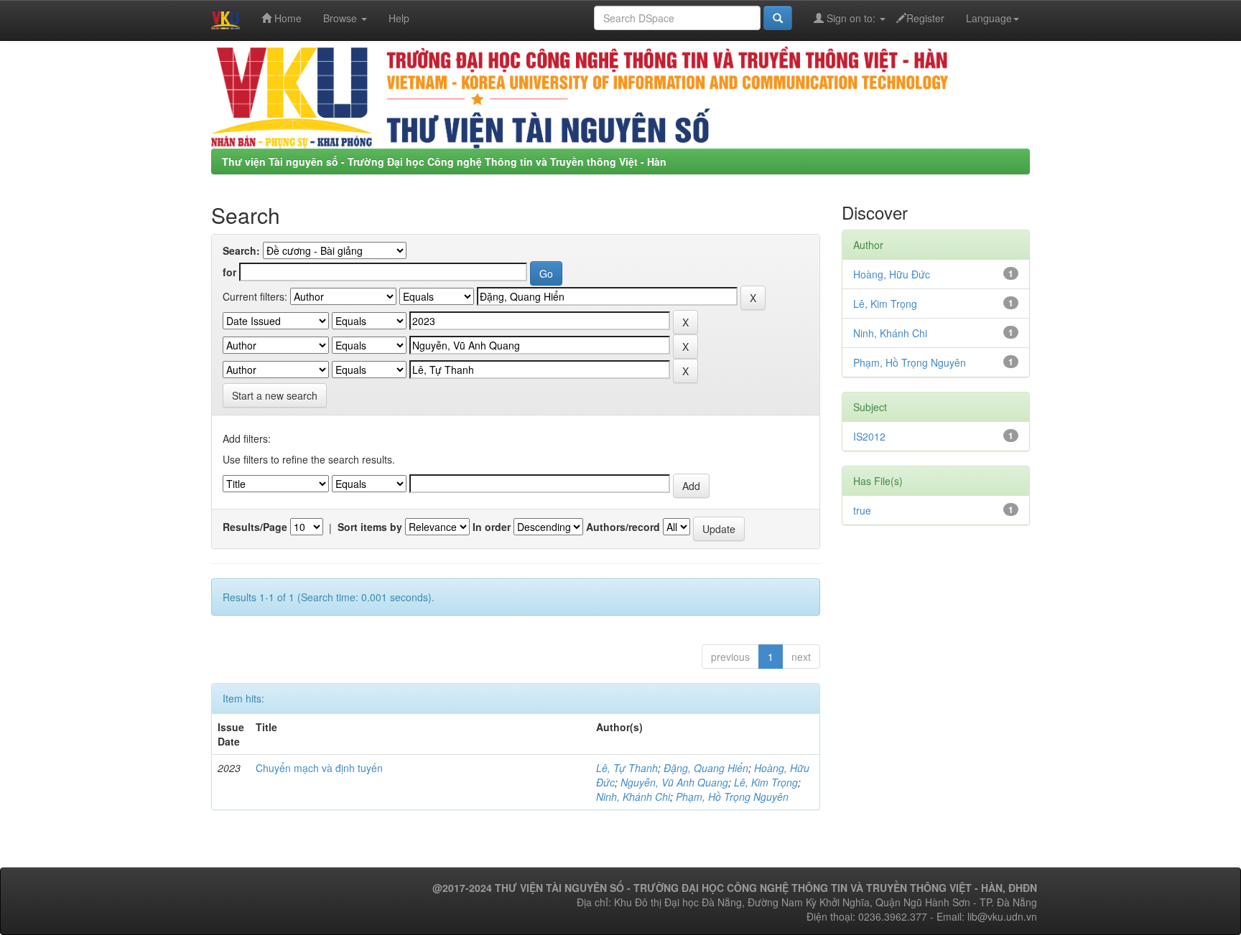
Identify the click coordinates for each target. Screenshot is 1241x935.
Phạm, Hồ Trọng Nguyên (732, 796)
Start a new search (274, 395)
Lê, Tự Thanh (627, 768)
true (862, 510)
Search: (241, 250)
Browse (341, 18)
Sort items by (370, 527)
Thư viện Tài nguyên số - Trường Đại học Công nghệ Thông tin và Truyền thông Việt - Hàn (444, 161)
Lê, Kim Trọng (766, 782)
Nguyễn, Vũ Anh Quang (674, 782)
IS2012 (869, 436)
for (229, 272)
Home (286, 18)
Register (925, 18)
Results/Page (255, 527)
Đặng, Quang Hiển (706, 768)
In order (492, 527)
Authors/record (623, 527)
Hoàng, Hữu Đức (891, 274)
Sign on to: (851, 18)
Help (399, 18)
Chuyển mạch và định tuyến (319, 768)
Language (989, 18)
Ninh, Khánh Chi (633, 796)
